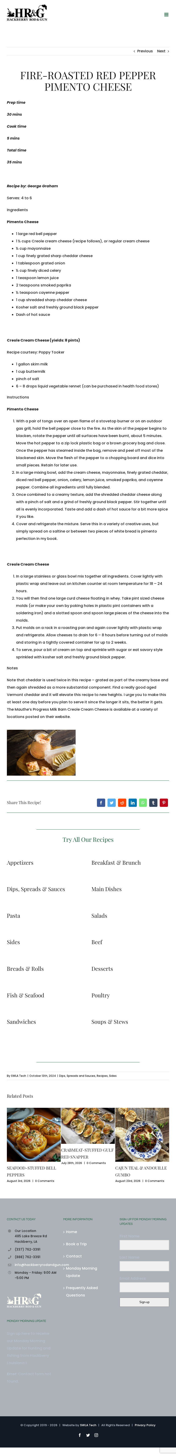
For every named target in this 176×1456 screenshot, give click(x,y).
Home (71, 1231)
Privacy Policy (145, 1425)
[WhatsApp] (143, 802)
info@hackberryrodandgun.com (35, 1264)
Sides (113, 1076)
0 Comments (44, 1181)
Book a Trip (76, 1244)
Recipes (102, 1076)
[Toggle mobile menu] (166, 14)
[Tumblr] (153, 802)
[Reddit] (122, 802)
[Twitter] (111, 802)
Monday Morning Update (81, 1272)
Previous (145, 51)
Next (161, 51)
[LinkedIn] (132, 802)
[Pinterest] (164, 802)
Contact (74, 1256)
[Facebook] (101, 802)
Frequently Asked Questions (82, 1291)
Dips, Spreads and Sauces (77, 1076)
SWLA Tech (18, 1076)
